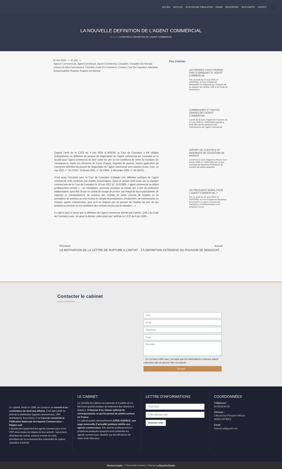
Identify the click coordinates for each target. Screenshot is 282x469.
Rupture (74, 71)
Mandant (152, 67)
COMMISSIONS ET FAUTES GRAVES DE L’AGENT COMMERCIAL (204, 113)
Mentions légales (115, 465)
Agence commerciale (65, 64)
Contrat (122, 67)
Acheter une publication (199, 7)
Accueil (166, 7)
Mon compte (248, 7)
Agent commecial (86, 64)
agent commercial (107, 64)
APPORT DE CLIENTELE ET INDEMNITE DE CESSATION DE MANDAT (206, 153)
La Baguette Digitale (165, 465)
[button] (273, 7)
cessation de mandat (141, 64)
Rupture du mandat (90, 71)
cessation (123, 64)
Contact (262, 7)
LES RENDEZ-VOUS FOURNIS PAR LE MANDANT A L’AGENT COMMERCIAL (206, 73)
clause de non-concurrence (69, 67)
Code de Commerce (106, 67)
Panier (219, 7)
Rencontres (232, 7)
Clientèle (90, 67)
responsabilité (61, 71)
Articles (178, 7)
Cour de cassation (137, 67)
